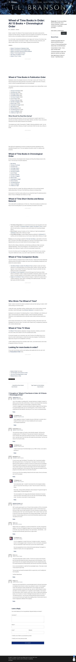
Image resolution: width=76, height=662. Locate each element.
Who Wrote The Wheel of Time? (18, 54)
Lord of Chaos (14, 98)
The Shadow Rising (15, 95)
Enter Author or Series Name (57, 30)
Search (63, 33)
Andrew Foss (16, 397)
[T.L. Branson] (13, 2)
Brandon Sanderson (29, 310)
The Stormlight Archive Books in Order (19, 372)
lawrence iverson (16, 503)
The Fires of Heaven (15, 97)
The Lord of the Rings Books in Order (19, 374)
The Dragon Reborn (15, 93)
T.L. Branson (12, 29)
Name (13, 624)
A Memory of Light (15, 112)
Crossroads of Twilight (16, 104)
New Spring (13, 106)
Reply (14, 411)
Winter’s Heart (14, 103)
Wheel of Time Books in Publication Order (20, 48)
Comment (14, 615)
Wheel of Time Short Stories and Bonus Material (21, 51)
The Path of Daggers (15, 101)
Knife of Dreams (14, 108)
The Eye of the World (15, 90)
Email (13, 630)
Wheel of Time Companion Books (18, 53)
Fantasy (17, 29)
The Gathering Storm (15, 109)
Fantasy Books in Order (15, 351)
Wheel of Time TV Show (16, 56)
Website (30, 630)
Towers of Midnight (15, 111)
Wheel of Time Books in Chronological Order (20, 49)
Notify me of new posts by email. (20, 638)
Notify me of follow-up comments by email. (22, 635)
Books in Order (14, 371)
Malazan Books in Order (16, 375)
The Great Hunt (14, 92)
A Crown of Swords (15, 100)
